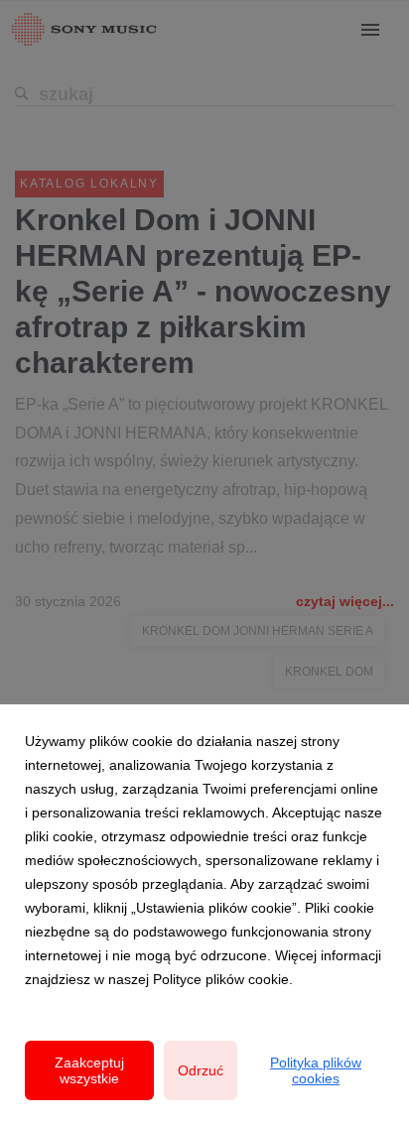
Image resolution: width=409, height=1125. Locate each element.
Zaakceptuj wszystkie (89, 1070)
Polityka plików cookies (315, 1070)
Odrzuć (200, 1070)
